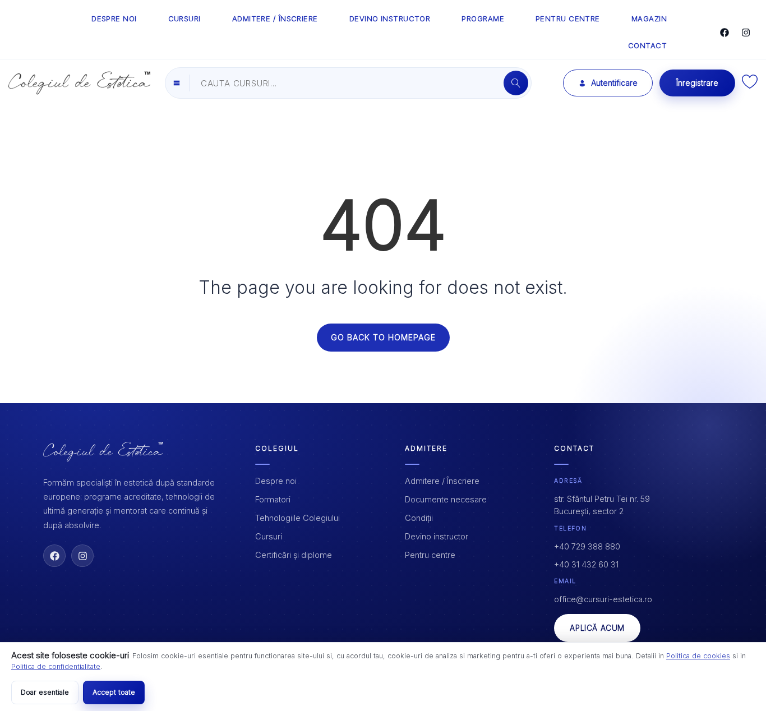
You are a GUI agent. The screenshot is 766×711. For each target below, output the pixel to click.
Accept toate (114, 692)
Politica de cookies (698, 656)
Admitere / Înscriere (442, 481)
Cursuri (268, 536)
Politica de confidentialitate (55, 666)
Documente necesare (446, 499)
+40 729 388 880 (587, 546)
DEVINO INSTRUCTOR (390, 18)
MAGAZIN (649, 18)
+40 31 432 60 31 (586, 564)
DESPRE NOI (114, 18)
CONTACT (647, 45)
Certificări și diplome (293, 555)
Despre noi (276, 481)
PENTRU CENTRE (568, 18)
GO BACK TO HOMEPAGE (383, 337)
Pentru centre (430, 555)
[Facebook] (724, 32)
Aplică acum (597, 628)
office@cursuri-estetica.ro (603, 599)
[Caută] (516, 83)
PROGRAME (483, 18)
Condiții (419, 518)
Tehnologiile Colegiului (297, 518)
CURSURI (184, 18)
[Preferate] (750, 85)
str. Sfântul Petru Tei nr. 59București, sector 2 (602, 505)
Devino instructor (436, 536)
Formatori (272, 499)
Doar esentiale (45, 692)
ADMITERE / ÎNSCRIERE (275, 18)
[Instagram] (745, 32)
